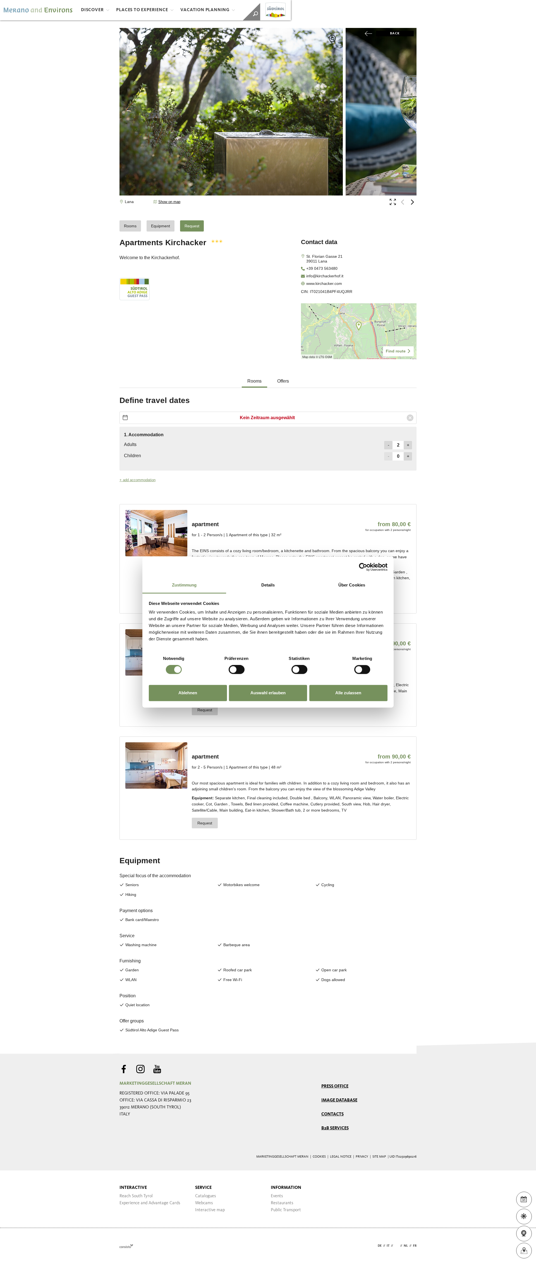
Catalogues (205, 1196)
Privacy (362, 1156)
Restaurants (282, 1203)
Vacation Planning (204, 10)
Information (286, 1188)
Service (203, 1188)
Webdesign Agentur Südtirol (126, 1246)
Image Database (339, 1100)
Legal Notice (340, 1156)
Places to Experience (142, 10)
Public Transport (286, 1210)
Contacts (332, 1114)
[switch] (237, 669)
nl (406, 1246)
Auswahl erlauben (268, 692)
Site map (379, 1156)
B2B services (335, 1128)
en (396, 1246)
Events (277, 1196)
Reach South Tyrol (136, 1196)
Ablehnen (187, 692)
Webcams (204, 1203)
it (388, 1246)
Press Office (334, 1086)
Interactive (133, 1188)
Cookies (319, 1156)
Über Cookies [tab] (351, 585)
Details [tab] (268, 585)
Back (395, 33)
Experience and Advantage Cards (149, 1203)
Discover (92, 10)
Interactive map (210, 1210)
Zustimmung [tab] (184, 585)
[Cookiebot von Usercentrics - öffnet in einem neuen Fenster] (363, 567)
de (380, 1246)
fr (415, 1246)
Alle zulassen (348, 692)
